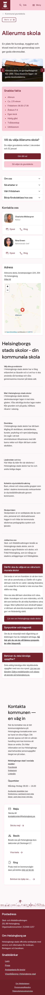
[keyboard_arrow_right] (42, 70)
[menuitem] (9, 20)
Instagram (12, 770)
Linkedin (12, 774)
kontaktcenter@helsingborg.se (21, 816)
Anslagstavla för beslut (15, 970)
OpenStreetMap (11, 332)
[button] (22, 310)
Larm (7, 961)
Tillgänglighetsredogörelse (22, 991)
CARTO (29, 332)
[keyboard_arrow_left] (2, 70)
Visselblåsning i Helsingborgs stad (20, 974)
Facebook (12, 767)
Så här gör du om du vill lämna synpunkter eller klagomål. (22, 640)
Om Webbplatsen (22, 983)
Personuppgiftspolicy (22, 987)
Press (7, 965)
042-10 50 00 (28, 870)
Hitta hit (7, 279)
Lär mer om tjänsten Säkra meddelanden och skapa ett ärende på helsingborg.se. (22, 671)
